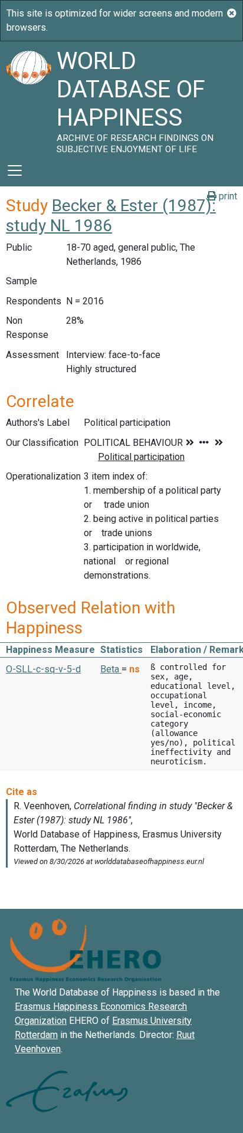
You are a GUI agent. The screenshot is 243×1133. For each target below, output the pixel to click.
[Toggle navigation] (15, 170)
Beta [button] (110, 669)
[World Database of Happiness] (28, 98)
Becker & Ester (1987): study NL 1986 (111, 215)
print (226, 196)
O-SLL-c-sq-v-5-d (43, 669)
